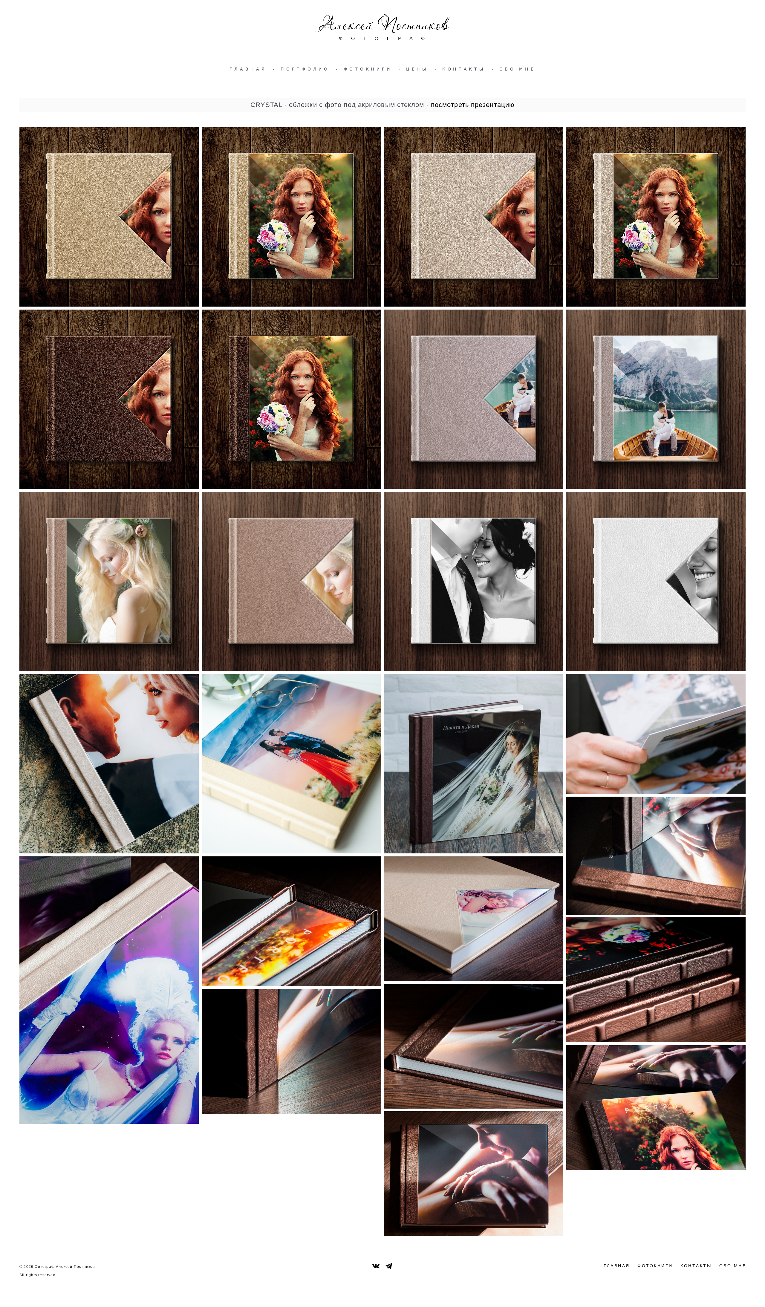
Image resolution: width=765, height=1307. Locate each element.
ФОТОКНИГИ (368, 69)
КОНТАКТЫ (463, 69)
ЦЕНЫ (417, 69)
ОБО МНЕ (517, 69)
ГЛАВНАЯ (248, 69)
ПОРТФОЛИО (305, 69)
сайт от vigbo (734, 1292)
